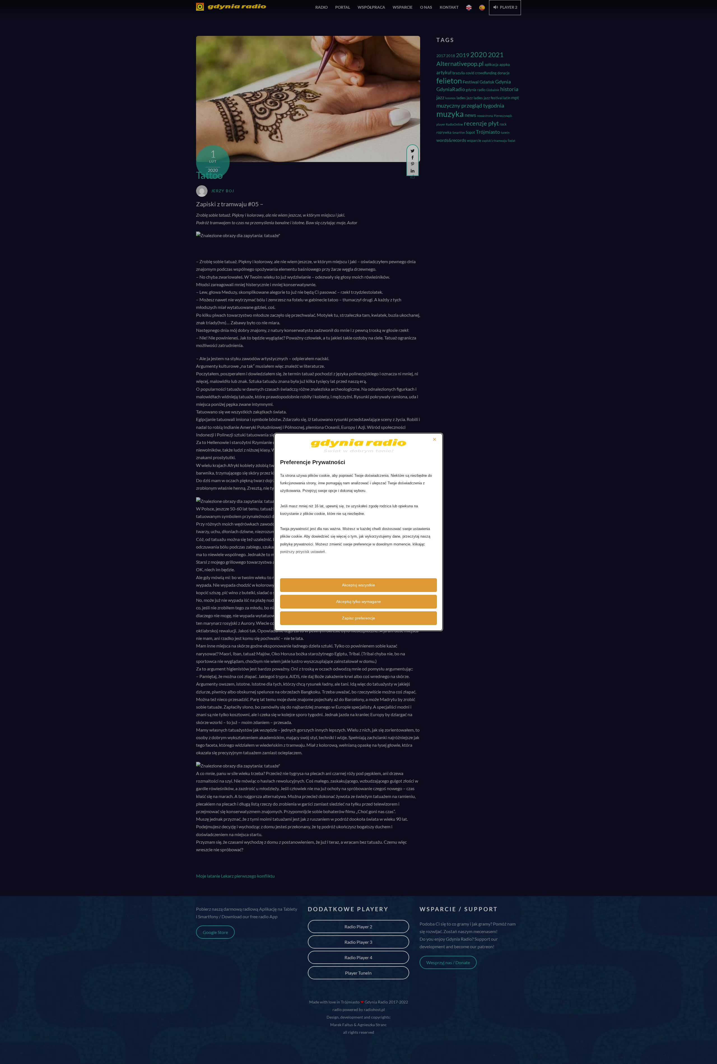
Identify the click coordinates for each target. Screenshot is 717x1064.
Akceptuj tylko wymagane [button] (358, 601)
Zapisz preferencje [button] (358, 618)
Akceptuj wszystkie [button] (358, 585)
